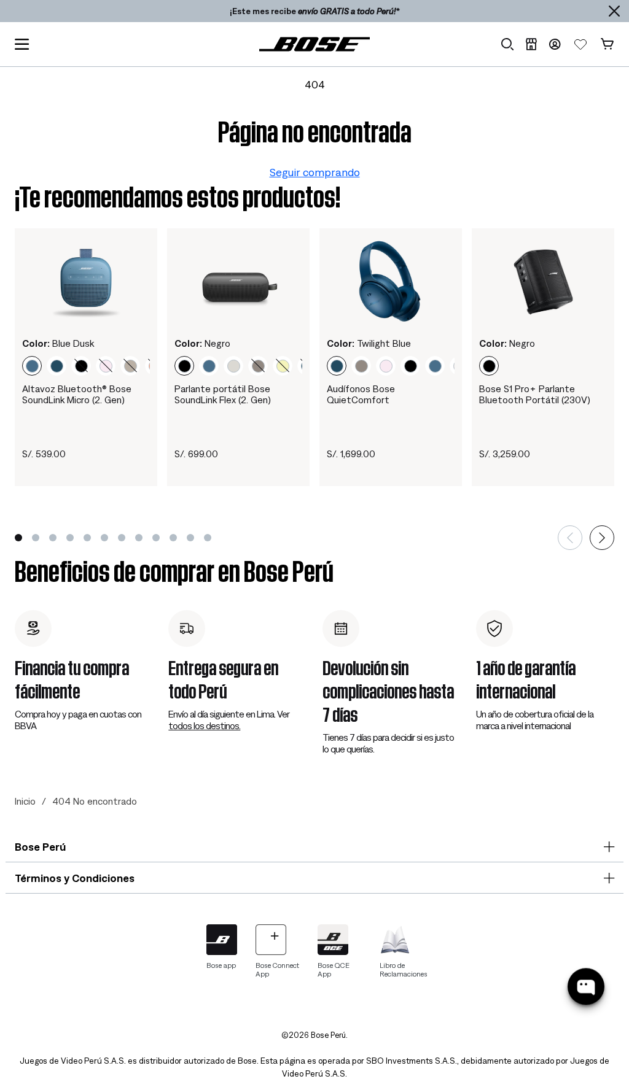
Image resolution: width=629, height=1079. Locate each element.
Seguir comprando (315, 172)
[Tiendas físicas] (531, 44)
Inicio (25, 800)
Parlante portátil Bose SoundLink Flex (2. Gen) (222, 394)
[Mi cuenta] (555, 44)
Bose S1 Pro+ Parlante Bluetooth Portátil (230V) (534, 394)
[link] (314, 44)
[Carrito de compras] (607, 44)
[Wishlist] (580, 44)
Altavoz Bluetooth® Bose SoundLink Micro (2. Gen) (76, 394)
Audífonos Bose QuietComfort (361, 394)
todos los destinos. (204, 725)
